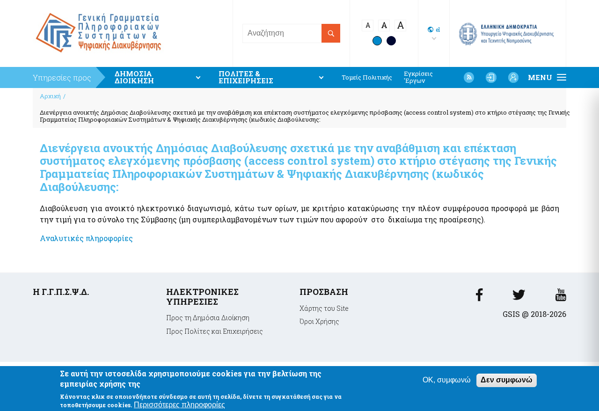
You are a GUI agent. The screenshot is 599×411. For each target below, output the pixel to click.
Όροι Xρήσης (319, 321)
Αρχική (50, 96)
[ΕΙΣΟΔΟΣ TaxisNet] (491, 77)
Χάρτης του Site (324, 308)
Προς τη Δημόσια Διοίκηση (207, 317)
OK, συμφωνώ (447, 380)
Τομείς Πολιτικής (367, 77)
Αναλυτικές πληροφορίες (86, 238)
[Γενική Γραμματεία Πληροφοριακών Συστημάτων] (479, 297)
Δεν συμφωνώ (507, 380)
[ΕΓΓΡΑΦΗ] (513, 77)
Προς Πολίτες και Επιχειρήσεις (214, 331)
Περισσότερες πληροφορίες (179, 405)
